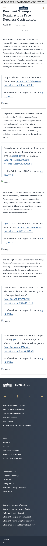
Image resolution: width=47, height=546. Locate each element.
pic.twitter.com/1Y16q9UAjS (17, 164)
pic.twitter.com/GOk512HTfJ (17, 303)
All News (25, 30)
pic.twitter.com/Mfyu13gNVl (17, 231)
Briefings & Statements (12, 454)
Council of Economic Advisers (15, 505)
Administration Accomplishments (17, 425)
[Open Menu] (4, 8)
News (5, 438)
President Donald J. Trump (14, 405)
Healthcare (7, 491)
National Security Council (13, 513)
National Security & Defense (14, 487)
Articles (6, 446)
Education (7, 479)
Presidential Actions (11, 450)
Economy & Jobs (10, 471)
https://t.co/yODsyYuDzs (28, 227)
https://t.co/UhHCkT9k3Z (16, 299)
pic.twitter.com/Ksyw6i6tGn (18, 351)
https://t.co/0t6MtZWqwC (16, 347)
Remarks (6, 442)
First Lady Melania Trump (13, 413)
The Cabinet (8, 421)
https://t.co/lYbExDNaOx (27, 81)
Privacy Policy (7, 543)
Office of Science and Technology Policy (19, 525)
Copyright (6, 539)
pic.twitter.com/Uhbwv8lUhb (18, 85)
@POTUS (15, 156)
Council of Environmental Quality (16, 509)
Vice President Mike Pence (13, 409)
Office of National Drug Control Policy (18, 521)
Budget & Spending (11, 475)
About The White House (12, 458)
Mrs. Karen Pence (10, 417)
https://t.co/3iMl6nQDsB (16, 160)
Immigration (8, 483)
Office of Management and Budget (17, 517)
